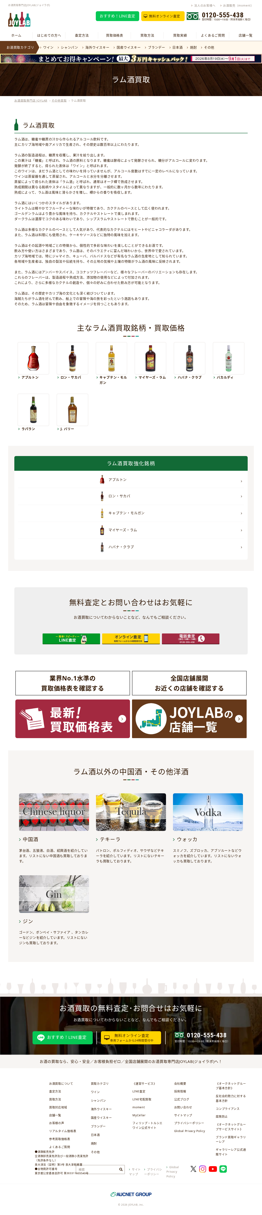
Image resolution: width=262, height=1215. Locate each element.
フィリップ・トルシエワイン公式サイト (147, 1125)
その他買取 (59, 100)
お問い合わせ (183, 1107)
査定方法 (82, 35)
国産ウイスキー (129, 47)
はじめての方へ (49, 35)
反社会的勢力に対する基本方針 (231, 1098)
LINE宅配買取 (141, 1099)
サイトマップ (183, 1115)
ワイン (48, 47)
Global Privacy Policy (189, 1131)
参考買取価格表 (59, 1139)
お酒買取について (61, 1083)
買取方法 (147, 35)
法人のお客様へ (204, 5)
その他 (209, 47)
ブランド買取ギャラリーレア (231, 1139)
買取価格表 (114, 35)
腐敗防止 (222, 1116)
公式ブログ (181, 1099)
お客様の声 (56, 1123)
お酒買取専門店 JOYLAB (30, 100)
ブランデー (156, 47)
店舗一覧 (245, 35)
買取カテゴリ (100, 1083)
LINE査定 (138, 1091)
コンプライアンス (228, 1109)
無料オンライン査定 (164, 16)
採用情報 (180, 1091)
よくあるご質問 (213, 35)
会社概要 (180, 1083)
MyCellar (139, 1115)
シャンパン (69, 47)
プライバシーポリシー (189, 1123)
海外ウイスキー (97, 47)
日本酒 (177, 47)
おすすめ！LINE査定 (117, 15)
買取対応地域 (58, 1107)
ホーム (16, 35)
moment (138, 1107)
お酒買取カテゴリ (20, 47)
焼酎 (193, 47)
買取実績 (180, 35)
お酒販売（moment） (238, 5)
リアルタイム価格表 (62, 1131)
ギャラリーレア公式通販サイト (231, 1152)
